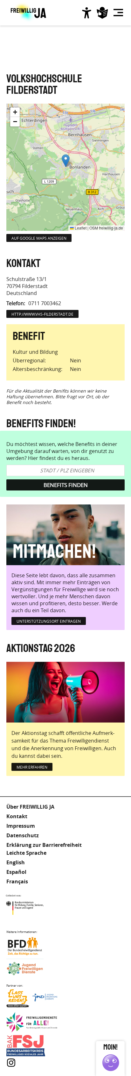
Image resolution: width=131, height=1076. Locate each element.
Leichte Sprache (102, 12)
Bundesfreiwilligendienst (31, 946)
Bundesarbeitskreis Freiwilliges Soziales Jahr (31, 1045)
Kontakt (16, 816)
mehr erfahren (32, 767)
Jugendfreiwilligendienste (31, 969)
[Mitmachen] (65, 534)
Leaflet (80, 227)
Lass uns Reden (31, 1000)
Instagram (11, 1062)
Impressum (20, 825)
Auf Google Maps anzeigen (38, 238)
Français (17, 881)
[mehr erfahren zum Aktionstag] (65, 692)
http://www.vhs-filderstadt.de (42, 314)
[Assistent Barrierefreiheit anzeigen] (86, 12)
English (15, 862)
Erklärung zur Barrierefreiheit (44, 844)
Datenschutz (22, 835)
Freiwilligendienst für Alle (31, 1022)
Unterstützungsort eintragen (49, 621)
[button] (66, 160)
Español (16, 871)
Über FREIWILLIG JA (30, 806)
